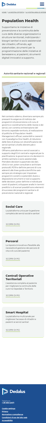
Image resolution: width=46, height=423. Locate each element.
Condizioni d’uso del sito (14, 417)
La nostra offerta (16, 12)
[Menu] (42, 4)
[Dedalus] (9, 4)
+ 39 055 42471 (8, 403)
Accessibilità (7, 420)
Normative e (12, 414)
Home (4, 12)
